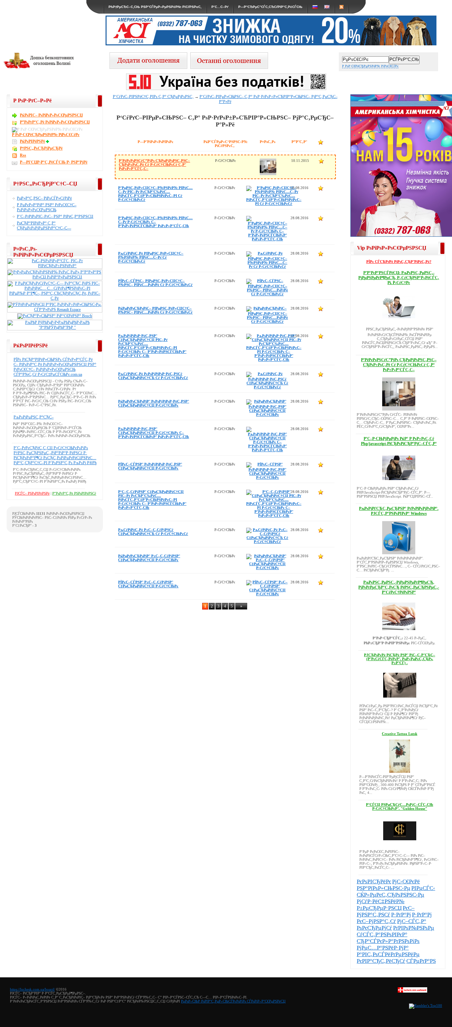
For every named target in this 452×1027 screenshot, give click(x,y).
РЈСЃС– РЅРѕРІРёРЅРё (32, 493)
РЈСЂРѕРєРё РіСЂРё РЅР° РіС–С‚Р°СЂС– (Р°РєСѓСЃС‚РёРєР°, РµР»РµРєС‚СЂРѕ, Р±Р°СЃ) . (399, 659)
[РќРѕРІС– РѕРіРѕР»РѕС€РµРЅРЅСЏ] (229, 67)
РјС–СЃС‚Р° (411, 921)
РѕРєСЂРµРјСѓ (374, 928)
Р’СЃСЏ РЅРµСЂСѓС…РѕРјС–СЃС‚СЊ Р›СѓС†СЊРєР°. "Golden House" (399, 806)
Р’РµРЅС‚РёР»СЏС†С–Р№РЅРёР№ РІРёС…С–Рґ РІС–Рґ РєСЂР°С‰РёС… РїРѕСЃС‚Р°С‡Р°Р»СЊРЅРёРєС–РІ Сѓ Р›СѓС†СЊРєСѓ (155, 194)
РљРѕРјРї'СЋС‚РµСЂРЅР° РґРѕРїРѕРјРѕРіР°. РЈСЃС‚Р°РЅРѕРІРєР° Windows (398, 511)
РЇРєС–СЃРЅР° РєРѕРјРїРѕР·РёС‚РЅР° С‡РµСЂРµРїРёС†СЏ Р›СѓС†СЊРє (150, 466)
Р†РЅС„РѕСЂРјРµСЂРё (41, 148)
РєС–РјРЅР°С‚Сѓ (376, 921)
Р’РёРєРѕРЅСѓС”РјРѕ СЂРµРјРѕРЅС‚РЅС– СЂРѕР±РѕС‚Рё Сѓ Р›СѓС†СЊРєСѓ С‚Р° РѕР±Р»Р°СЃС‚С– (154, 165)
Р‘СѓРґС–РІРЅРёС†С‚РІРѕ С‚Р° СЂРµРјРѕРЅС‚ (153, 96)
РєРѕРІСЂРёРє (374, 881)
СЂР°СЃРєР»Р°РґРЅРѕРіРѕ (388, 941)
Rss (23, 155)
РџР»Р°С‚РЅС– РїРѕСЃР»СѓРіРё (44, 198)
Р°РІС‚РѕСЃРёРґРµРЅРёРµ (388, 954)
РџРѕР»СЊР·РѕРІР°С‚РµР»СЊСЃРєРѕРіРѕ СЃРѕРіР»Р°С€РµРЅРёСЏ (233, 1001)
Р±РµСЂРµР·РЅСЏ (379, 908)
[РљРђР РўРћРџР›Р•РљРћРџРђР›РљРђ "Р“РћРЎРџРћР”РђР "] (55, 327)
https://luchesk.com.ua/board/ (32, 989)
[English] (327, 7)
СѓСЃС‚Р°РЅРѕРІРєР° (382, 934)
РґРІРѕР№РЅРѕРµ (413, 928)
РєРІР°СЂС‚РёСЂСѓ (381, 961)
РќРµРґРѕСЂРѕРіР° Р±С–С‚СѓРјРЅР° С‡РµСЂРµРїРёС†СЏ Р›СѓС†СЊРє (149, 558)
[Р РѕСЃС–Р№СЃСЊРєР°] (315, 7)
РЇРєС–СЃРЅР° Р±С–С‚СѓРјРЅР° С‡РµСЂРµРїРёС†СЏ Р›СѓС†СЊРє (148, 584)
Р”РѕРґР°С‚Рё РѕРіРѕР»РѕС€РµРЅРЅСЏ (55, 122)
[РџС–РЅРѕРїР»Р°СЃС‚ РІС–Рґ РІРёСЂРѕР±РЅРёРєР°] (55, 266)
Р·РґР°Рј (401, 914)
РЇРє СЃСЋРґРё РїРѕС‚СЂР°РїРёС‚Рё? (398, 262)
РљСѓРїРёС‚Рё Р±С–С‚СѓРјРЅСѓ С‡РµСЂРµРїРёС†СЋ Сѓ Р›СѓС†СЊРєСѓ (153, 532)
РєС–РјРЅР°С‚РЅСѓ (386, 911)
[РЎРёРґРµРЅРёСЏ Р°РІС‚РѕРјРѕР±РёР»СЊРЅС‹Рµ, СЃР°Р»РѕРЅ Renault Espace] (55, 309)
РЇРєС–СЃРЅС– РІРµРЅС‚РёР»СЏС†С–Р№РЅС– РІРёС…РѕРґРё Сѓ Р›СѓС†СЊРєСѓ (155, 283)
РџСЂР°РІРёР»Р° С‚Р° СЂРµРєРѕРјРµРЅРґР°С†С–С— (44, 225)
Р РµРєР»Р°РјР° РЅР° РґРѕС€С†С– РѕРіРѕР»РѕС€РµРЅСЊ (46, 207)
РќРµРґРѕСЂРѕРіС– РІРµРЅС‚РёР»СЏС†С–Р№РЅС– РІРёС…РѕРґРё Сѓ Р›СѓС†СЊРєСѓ (155, 310)
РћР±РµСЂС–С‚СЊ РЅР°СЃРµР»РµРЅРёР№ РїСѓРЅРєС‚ (155, 7)
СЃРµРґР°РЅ (421, 961)
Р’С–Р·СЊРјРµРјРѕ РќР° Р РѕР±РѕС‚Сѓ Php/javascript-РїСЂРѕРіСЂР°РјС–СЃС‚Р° (399, 441)
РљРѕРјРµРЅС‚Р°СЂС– (34, 417)
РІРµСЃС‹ (423, 888)
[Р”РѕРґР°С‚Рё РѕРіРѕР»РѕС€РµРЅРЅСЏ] (148, 67)
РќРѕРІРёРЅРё (32, 141)
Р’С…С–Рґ (219, 7)
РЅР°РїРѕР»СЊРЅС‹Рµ (383, 888)
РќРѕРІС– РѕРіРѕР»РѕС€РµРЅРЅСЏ (51, 115)
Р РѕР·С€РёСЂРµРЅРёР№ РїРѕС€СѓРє (370, 66)
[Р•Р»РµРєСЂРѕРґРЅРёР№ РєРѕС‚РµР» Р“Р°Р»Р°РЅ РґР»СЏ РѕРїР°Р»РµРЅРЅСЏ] (55, 277)
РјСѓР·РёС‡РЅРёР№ (380, 901)
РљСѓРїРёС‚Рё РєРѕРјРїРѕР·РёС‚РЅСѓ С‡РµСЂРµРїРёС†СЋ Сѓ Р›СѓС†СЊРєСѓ (153, 376)
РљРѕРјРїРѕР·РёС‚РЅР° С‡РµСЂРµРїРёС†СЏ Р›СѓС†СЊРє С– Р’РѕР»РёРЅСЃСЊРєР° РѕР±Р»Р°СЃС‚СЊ (153, 433)
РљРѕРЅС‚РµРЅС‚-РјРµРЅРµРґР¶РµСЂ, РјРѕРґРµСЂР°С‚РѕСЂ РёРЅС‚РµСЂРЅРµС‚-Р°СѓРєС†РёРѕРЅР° (398, 587)
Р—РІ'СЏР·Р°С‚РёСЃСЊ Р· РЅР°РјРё (53, 162)
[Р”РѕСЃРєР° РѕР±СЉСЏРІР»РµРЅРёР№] (412, 991)
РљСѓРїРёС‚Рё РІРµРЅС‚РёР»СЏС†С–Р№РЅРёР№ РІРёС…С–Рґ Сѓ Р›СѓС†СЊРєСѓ (150, 257)
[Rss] (341, 7)
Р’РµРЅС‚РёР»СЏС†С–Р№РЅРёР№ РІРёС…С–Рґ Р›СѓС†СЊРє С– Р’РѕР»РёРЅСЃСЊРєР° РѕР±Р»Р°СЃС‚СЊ (155, 222)
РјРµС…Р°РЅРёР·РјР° (383, 948)
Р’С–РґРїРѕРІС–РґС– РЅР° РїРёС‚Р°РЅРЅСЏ (55, 216)
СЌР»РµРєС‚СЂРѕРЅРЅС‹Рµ (390, 895)
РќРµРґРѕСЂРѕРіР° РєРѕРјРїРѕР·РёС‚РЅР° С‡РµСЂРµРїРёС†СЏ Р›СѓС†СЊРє (153, 403)
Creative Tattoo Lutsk (399, 734)
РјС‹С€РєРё (406, 881)
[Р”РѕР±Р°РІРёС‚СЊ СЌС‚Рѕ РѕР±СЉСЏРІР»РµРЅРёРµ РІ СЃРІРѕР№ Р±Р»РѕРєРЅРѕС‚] (321, 161)
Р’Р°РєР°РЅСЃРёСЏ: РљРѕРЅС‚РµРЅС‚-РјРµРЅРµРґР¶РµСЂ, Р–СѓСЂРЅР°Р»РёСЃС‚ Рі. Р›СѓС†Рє (398, 277)
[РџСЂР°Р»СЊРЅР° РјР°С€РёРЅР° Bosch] (55, 316)
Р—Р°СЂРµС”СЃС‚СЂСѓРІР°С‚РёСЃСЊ (270, 7)
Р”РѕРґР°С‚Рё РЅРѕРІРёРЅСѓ (74, 493)
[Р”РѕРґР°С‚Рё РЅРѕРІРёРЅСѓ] (48, 141)
